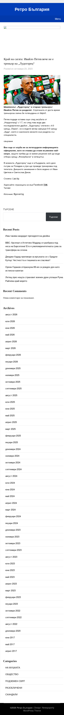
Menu (58, 18)
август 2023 (11, 556)
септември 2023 (13, 549)
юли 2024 (10, 482)
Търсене (8, 209)
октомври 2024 (12, 462)
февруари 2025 (13, 435)
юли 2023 (10, 563)
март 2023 (10, 590)
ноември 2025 (12, 375)
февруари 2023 (13, 597)
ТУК (45, 184)
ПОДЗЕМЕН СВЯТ (15, 681)
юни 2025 (10, 408)
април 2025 (11, 422)
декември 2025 (13, 368)
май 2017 (10, 644)
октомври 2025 (12, 381)
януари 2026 (11, 361)
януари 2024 (11, 523)
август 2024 (11, 475)
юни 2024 (10, 489)
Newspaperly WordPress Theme (38, 709)
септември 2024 (13, 469)
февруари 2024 (13, 516)
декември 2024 (13, 449)
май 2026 (10, 334)
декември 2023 (13, 529)
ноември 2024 (12, 455)
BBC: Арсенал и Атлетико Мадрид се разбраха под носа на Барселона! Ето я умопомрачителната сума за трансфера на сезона (33, 246)
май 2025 (10, 415)
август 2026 (11, 314)
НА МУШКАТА (12, 667)
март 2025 (10, 428)
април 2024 (11, 502)
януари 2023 (11, 603)
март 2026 (10, 348)
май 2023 (10, 576)
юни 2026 (10, 327)
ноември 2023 (12, 536)
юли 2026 (10, 321)
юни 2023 (10, 570)
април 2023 (11, 583)
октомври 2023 (12, 543)
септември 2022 (13, 617)
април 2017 (11, 650)
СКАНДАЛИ (11, 694)
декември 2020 (13, 630)
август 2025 (11, 395)
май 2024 (10, 496)
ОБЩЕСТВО (11, 674)
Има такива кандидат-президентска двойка (27, 235)
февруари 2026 (13, 354)
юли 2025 (10, 401)
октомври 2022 (12, 610)
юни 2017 (10, 637)
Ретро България (32, 9)
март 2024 (10, 509)
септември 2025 (13, 388)
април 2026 (11, 341)
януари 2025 (11, 442)
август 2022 (11, 623)
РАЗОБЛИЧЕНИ (13, 687)
